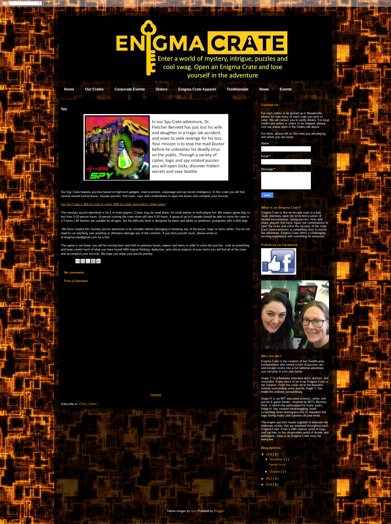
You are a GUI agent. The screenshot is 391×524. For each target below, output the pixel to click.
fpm (193, 511)
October (275, 471)
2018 (269, 454)
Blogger (219, 511)
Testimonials (237, 89)
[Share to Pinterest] (98, 261)
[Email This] (77, 261)
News (264, 89)
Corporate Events (129, 89)
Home (69, 89)
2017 (269, 478)
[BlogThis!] (83, 261)
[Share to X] (88, 261)
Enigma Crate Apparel (197, 89)
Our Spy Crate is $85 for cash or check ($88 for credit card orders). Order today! (113, 204)
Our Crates (94, 89)
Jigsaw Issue (277, 464)
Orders (161, 89)
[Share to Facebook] (93, 261)
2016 (269, 484)
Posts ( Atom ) (88, 404)
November (276, 459)
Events (286, 89)
